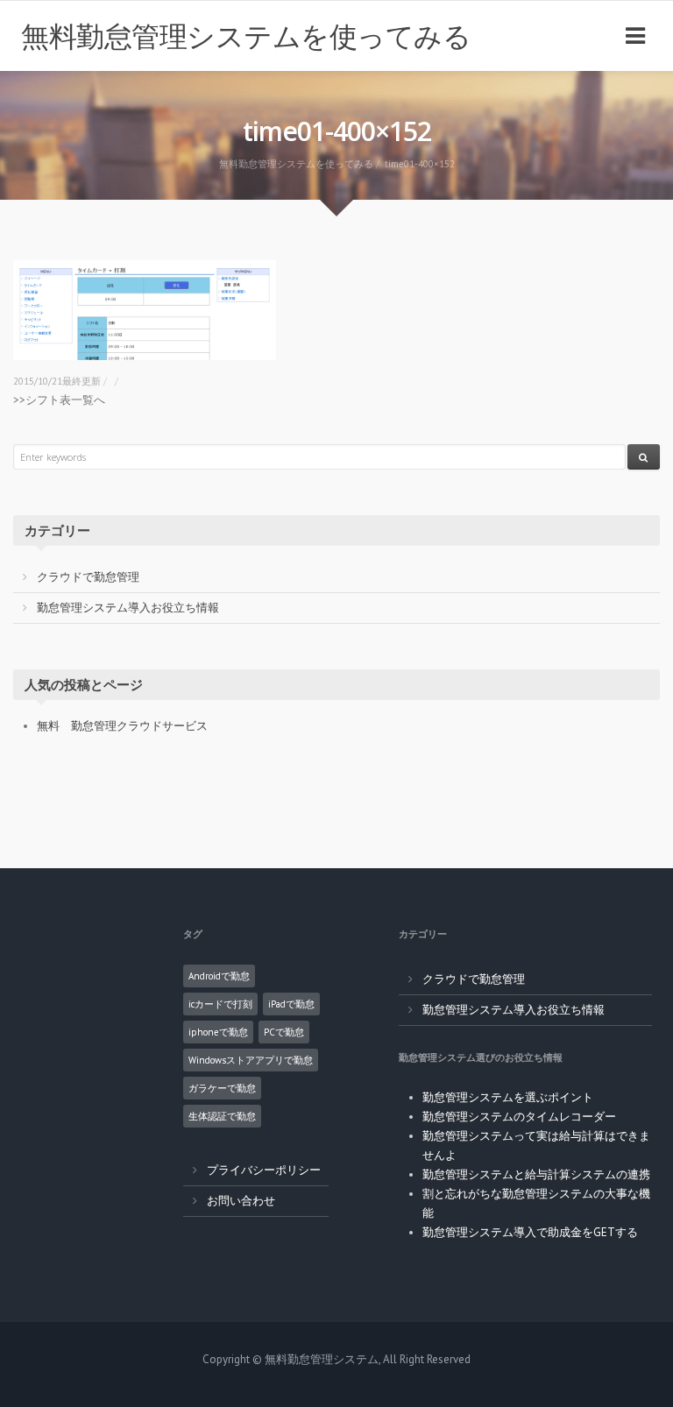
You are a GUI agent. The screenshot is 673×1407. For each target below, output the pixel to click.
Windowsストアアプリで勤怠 (250, 1060)
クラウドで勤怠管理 (88, 576)
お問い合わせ (241, 1200)
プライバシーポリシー (264, 1170)
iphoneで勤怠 (218, 1032)
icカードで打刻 (220, 1004)
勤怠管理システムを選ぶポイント (507, 1097)
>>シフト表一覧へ (59, 399)
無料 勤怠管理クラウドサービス (122, 725)
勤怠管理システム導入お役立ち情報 (128, 607)
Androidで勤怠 (219, 976)
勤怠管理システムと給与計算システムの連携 (536, 1174)
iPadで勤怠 (291, 1004)
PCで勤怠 (284, 1032)
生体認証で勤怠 (222, 1116)
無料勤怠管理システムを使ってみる (246, 35)
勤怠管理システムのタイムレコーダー (519, 1116)
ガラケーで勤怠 (222, 1088)
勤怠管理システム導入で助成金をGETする (530, 1232)
